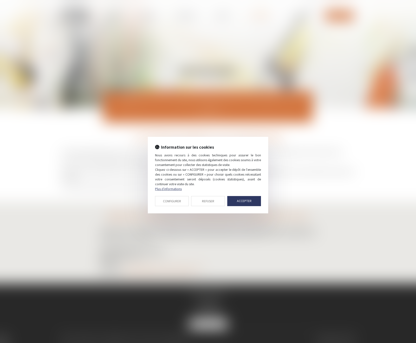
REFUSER (208, 201)
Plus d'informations (168, 189)
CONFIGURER (172, 201)
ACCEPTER (244, 201)
